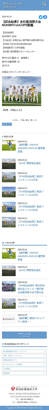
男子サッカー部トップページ (24, 335)
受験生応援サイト (10, 360)
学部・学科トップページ (12, 356)
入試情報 (6, 369)
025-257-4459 (22, 402)
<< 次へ (15, 120)
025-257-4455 (26, 399)
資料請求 (6, 373)
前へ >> (33, 120)
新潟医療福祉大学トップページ (15, 351)
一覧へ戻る (24, 120)
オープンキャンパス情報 (12, 364)
